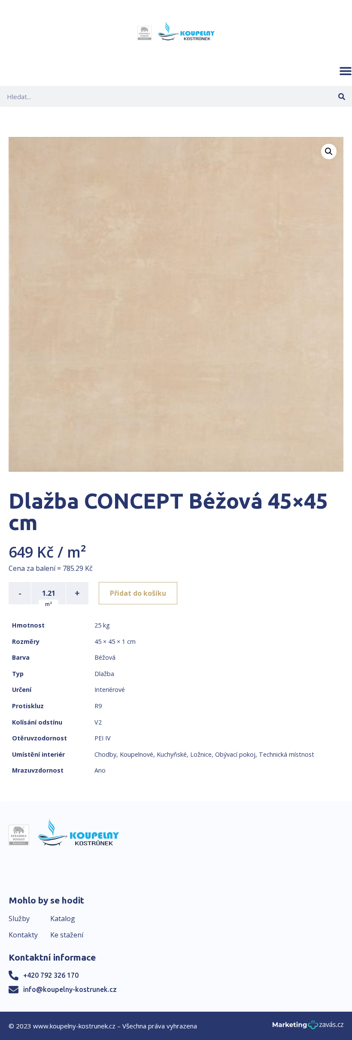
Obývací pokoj (235, 754)
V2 (98, 722)
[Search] (341, 96)
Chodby (105, 754)
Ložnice (201, 754)
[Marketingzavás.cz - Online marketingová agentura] (308, 1027)
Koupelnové (136, 754)
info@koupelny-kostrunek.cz (70, 989)
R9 (98, 706)
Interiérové (109, 689)
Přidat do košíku (138, 593)
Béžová (104, 657)
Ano (100, 770)
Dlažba (104, 674)
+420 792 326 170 (51, 975)
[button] (345, 70)
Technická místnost (286, 754)
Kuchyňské (172, 754)
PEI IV (102, 738)
